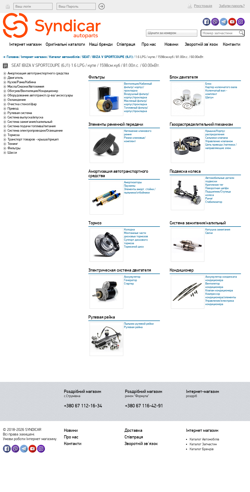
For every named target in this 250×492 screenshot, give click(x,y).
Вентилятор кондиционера (214, 285)
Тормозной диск (134, 247)
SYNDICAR (33, 429)
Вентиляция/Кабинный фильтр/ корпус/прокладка (138, 87)
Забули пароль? (232, 5)
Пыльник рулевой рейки (139, 324)
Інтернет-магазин (202, 391)
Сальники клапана (216, 138)
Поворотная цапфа (217, 188)
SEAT (86, 57)
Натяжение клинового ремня (137, 132)
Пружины (129, 186)
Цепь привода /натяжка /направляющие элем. (221, 146)
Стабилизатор (213, 202)
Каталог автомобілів (64, 57)
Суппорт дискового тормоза (136, 241)
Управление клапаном (219, 141)
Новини (171, 44)
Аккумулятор (132, 277)
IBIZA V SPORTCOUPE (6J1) (112, 57)
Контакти (231, 44)
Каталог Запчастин (203, 444)
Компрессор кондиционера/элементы (220, 295)
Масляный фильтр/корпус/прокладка (135, 102)
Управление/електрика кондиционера (219, 302)
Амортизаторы (133, 182)
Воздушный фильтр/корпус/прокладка (136, 95)
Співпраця (126, 44)
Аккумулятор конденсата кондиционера (221, 278)
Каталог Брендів (202, 449)
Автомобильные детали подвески (219, 179)
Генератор (130, 280)
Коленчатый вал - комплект (216, 92)
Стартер (129, 284)
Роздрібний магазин (82, 391)
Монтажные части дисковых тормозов (136, 234)
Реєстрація (203, 5)
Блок (208, 84)
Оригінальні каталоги (65, 44)
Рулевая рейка (133, 327)
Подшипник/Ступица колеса (218, 193)
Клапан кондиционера (219, 290)
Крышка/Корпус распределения (215, 132)
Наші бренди (101, 44)
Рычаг (209, 198)
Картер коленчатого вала (221, 87)
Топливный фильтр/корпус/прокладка (136, 109)
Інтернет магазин (25, 44)
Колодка (129, 229)
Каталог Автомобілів (204, 439)
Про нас (149, 44)
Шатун (209, 97)
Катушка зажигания (217, 229)
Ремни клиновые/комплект (135, 139)
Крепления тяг (214, 185)
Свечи (209, 233)
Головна (13, 57)
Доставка (133, 430)
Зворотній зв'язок (201, 44)
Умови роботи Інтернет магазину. (30, 438)
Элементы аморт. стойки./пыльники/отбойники (140, 191)
